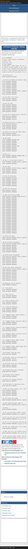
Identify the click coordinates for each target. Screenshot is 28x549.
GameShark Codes (6, 510)
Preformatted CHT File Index (8, 515)
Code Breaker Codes (6, 513)
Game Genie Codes (6, 508)
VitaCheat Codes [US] (10, 463)
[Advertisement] (14, 24)
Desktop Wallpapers (14, 8)
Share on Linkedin (11, 442)
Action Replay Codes (6, 505)
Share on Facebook (3, 442)
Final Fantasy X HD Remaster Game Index (15, 461)
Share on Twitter (7, 442)
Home (14, 5)
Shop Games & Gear (14, 11)
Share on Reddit (14, 442)
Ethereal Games (5, 1)
